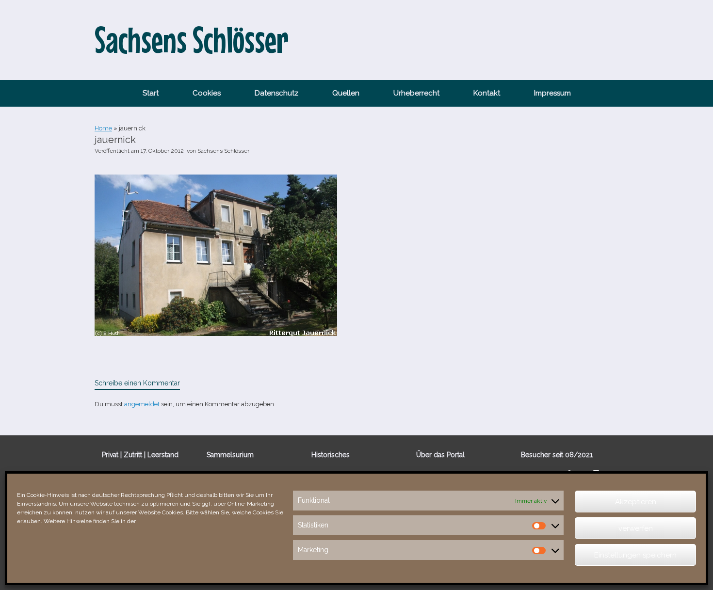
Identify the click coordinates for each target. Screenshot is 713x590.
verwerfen (635, 528)
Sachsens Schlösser (223, 150)
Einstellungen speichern (635, 555)
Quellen (345, 93)
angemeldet (142, 404)
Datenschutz (276, 93)
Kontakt (486, 93)
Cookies (207, 93)
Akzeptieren (635, 501)
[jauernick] (216, 333)
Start (151, 93)
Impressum (552, 93)
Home (103, 128)
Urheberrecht (416, 93)
